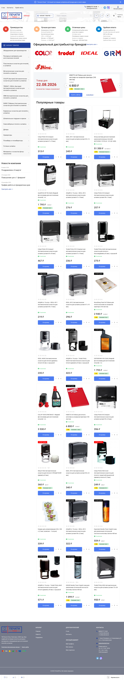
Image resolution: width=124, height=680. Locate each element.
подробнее (89, 94)
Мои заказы (69, 647)
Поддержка (39, 637)
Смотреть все (6, 189)
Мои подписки (70, 650)
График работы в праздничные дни (15, 185)
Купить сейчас (75, 95)
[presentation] (66, 85)
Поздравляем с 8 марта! (11, 170)
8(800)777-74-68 (92, 6)
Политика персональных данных (10, 647)
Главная (38, 631)
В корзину (46, 157)
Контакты (69, 634)
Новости (38, 634)
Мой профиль (70, 644)
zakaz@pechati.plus (104, 643)
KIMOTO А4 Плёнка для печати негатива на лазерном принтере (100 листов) (82, 77)
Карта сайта (25, 647)
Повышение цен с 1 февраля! (13, 178)
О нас (67, 631)
